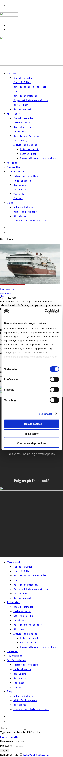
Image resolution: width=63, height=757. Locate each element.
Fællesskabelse (22, 180)
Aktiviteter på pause (25, 144)
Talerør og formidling (26, 176)
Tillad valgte (32, 433)
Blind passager (7, 289)
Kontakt (18, 198)
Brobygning (20, 185)
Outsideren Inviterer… (26, 95)
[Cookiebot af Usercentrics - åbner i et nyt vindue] (45, 311)
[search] (25, 729)
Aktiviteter (13, 113)
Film (15, 91)
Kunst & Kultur (22, 82)
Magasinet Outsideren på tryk (30, 100)
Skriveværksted (22, 122)
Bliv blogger (20, 216)
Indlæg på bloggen (24, 207)
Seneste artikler (22, 78)
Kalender (12, 651)
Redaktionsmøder (23, 118)
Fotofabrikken (28, 153)
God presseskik (22, 109)
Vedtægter (19, 194)
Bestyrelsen (20, 189)
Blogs (10, 202)
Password (6, 746)
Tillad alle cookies (31, 423)
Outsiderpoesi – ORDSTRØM (29, 86)
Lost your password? (36, 754)
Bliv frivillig (20, 140)
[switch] (54, 379)
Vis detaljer (45, 413)
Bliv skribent (21, 104)
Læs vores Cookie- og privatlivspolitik (31, 454)
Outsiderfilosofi (29, 149)
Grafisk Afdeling (23, 127)
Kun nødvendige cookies (31, 443)
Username (6, 741)
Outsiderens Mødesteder (27, 136)
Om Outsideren (16, 171)
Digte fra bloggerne (25, 211)
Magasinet (13, 73)
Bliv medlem (14, 656)
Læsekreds (19, 131)
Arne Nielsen (6, 293)
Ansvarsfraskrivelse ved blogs (31, 220)
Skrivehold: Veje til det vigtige (38, 158)
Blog (2, 296)
